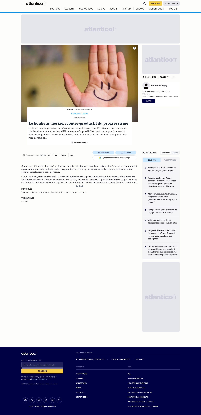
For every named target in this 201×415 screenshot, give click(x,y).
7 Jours (175, 153)
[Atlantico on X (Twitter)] (32, 400)
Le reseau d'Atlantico (120, 359)
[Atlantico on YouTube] (59, 400)
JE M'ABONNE (155, 3)
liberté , (35, 192)
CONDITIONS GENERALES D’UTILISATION (143, 406)
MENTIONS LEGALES (135, 378)
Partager (105, 152)
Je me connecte (171, 3)
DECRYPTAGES (81, 374)
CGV (129, 374)
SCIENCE (140, 9)
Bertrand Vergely (80, 142)
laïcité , (55, 192)
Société (89, 109)
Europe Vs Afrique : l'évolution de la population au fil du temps (162, 211)
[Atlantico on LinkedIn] (45, 400)
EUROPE (101, 9)
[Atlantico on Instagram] (52, 400)
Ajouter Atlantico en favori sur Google (116, 158)
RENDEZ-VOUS (81, 383)
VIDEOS (78, 388)
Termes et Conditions (39, 379)
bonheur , (26, 192)
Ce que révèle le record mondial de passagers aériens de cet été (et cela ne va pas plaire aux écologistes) (162, 234)
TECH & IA (126, 9)
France (82, 192)
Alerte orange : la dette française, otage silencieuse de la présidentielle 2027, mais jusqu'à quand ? (162, 198)
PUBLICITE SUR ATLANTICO (138, 383)
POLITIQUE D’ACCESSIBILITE (138, 397)
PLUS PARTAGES (170, 160)
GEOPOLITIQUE (86, 9)
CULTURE (173, 9)
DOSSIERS (79, 378)
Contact (140, 359)
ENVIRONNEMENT (156, 9)
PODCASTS (80, 392)
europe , (75, 192)
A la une (70, 109)
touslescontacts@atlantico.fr (42, 406)
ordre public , (65, 192)
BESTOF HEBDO (82, 397)
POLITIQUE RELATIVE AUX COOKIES (141, 402)
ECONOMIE (70, 9)
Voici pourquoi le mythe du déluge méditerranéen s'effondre (162, 221)
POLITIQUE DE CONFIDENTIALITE (140, 392)
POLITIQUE (55, 9)
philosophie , (45, 192)
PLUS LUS (152, 160)
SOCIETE (113, 9)
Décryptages (80, 109)
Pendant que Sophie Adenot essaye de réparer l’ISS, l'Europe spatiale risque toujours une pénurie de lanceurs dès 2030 (162, 182)
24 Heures (166, 153)
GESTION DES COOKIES (136, 388)
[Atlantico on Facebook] (39, 400)
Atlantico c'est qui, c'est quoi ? (90, 359)
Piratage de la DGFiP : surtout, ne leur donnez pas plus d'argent (162, 169)
